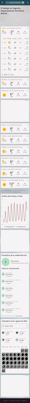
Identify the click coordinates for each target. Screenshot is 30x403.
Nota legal (24, 400)
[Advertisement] (15, 20)
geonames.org (17, 192)
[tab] (15, 31)
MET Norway (8, 190)
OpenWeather (19, 316)
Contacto (6, 400)
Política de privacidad (15, 400)
